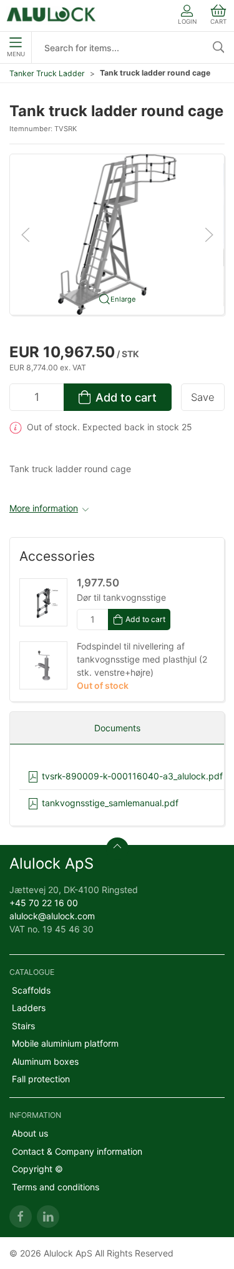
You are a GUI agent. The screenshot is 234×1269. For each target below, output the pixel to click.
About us (30, 1133)
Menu (16, 54)
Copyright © (37, 1168)
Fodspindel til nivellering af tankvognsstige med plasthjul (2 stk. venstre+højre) (142, 659)
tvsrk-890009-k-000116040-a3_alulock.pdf (131, 776)
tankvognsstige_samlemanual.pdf (108, 802)
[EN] (51, 15)
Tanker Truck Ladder (47, 73)
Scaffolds (31, 990)
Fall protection (41, 1079)
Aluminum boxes (45, 1061)
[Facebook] (20, 1216)
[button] (117, 233)
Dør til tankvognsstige (121, 597)
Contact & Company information (77, 1151)
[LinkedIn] (48, 1216)
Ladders (29, 1007)
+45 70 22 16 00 (43, 902)
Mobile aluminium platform (65, 1043)
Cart (218, 21)
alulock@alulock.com (52, 916)
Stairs (23, 1025)
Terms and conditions (55, 1187)
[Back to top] (117, 848)
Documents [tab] (117, 728)
